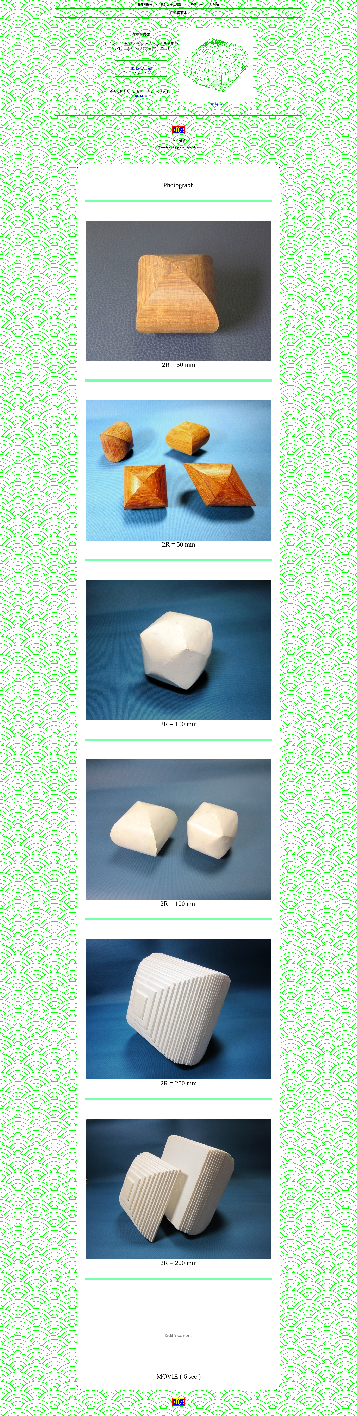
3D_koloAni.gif (141, 68)
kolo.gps (141, 95)
